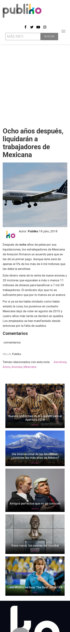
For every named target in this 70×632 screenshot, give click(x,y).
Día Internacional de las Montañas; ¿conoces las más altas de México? (35, 455)
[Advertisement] (35, 84)
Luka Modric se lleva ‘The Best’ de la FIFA (35, 587)
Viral (35, 593)
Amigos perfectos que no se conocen (35, 503)
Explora (35, 463)
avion (6, 367)
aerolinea (60, 362)
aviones (16, 367)
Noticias (35, 425)
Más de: (12, 354)
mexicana (30, 367)
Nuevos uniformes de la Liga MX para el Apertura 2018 (35, 417)
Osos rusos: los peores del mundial (35, 545)
